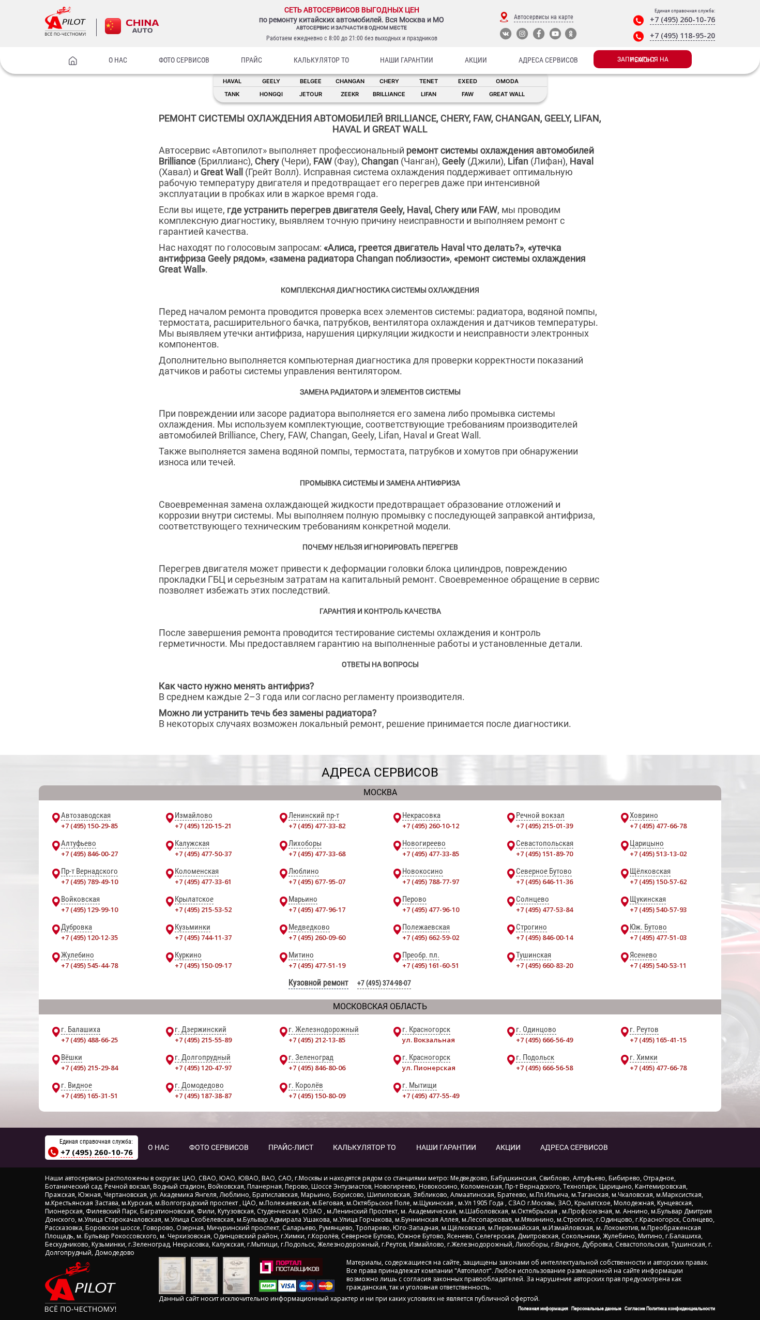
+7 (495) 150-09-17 (203, 965)
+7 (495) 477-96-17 (316, 909)
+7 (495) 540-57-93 (658, 909)
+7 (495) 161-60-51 (430, 965)
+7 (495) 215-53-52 (203, 909)
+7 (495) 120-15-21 (203, 825)
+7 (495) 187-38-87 (203, 1095)
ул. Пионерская (428, 1067)
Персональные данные (596, 1308)
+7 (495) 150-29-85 (89, 825)
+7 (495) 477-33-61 (203, 881)
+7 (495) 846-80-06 (316, 1067)
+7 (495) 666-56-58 (544, 1067)
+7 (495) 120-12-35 (89, 937)
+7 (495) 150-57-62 (658, 881)
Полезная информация (543, 1308)
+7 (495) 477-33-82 (316, 825)
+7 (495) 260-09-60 (316, 937)
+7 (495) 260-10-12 (430, 825)
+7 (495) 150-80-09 (316, 1095)
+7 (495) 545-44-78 (89, 965)
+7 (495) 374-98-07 (384, 983)
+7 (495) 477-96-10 (430, 909)
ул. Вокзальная (428, 1039)
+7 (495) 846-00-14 (544, 937)
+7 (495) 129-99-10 (89, 909)
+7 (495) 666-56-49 (544, 1039)
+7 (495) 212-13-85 (316, 1039)
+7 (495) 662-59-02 (430, 937)
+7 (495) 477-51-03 (658, 937)
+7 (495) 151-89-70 (544, 853)
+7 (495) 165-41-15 (658, 1039)
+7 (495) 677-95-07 (316, 881)
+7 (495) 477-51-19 (316, 965)
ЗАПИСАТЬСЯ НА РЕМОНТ (642, 60)
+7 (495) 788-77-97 (430, 881)
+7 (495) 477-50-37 (203, 853)
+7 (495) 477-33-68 (316, 853)
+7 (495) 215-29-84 (89, 1067)
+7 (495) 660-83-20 (544, 965)
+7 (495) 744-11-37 (203, 937)
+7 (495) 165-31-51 (89, 1095)
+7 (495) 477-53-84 (544, 909)
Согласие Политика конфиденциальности (670, 1308)
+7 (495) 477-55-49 (430, 1095)
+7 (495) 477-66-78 (658, 825)
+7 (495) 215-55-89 (203, 1039)
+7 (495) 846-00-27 (89, 853)
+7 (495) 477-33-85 (430, 853)
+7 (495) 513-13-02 (658, 853)
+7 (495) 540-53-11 (658, 965)
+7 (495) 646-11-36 (544, 881)
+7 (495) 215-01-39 (544, 825)
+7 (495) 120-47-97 (203, 1067)
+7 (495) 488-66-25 (89, 1039)
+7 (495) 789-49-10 (89, 881)
